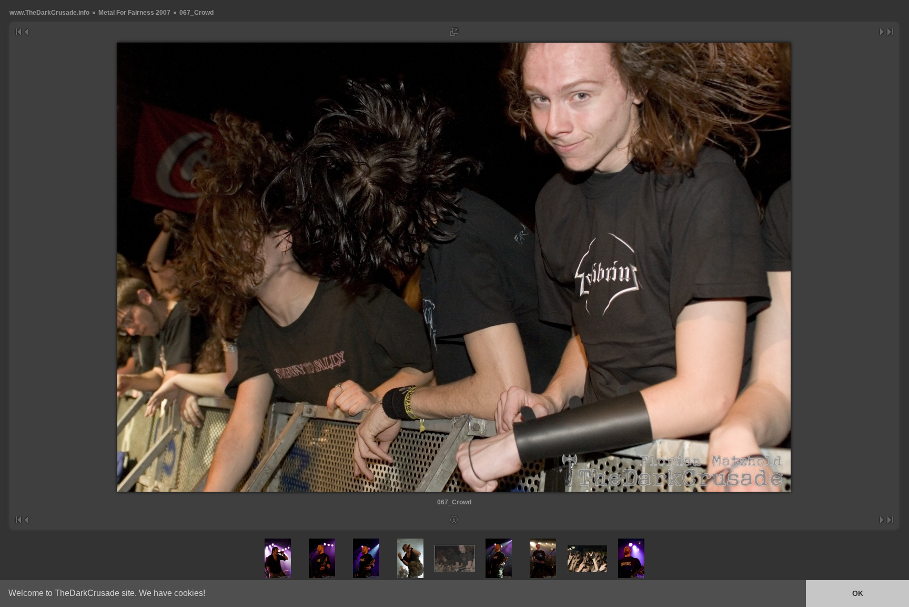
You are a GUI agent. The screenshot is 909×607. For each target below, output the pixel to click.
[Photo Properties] (454, 520)
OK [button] (857, 593)
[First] (18, 32)
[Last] (890, 32)
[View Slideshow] (454, 32)
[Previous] (26, 32)
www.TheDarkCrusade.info (49, 12)
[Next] (882, 32)
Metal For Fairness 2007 (134, 12)
